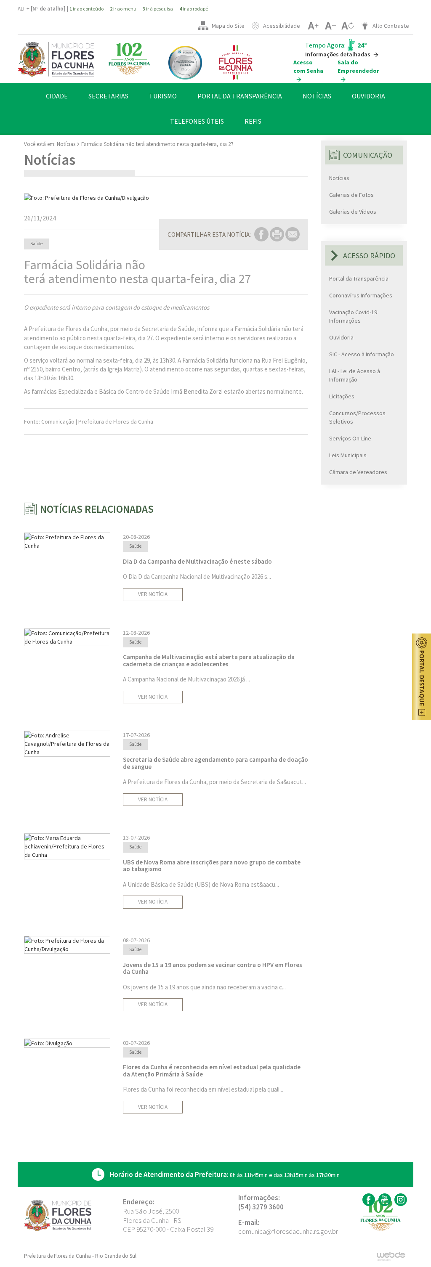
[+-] (347, 25)
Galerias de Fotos (351, 195)
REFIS (253, 121)
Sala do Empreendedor (358, 66)
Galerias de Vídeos (352, 211)
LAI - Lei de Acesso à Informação (354, 375)
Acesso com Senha (308, 66)
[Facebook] (367, 1199)
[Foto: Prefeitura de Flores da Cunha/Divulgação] (166, 197)
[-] (330, 25)
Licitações (341, 396)
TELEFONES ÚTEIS (197, 121)
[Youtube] (383, 1199)
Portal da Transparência (358, 278)
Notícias (66, 144)
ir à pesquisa (158, 8)
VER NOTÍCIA (153, 594)
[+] (313, 25)
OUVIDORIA (368, 96)
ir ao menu (123, 8)
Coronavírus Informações (360, 295)
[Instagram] (399, 1199)
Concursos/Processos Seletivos (357, 417)
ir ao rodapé (193, 8)
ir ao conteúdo (86, 8)
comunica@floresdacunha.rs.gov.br (288, 1231)
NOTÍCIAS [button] (317, 96)
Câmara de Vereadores (358, 472)
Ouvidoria (341, 337)
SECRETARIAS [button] (108, 96)
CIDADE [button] (57, 96)
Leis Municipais (348, 455)
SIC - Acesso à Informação (361, 354)
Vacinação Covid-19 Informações (353, 316)
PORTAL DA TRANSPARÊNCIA (239, 96)
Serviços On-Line (350, 438)
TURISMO (163, 96)
